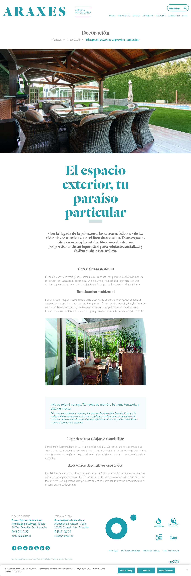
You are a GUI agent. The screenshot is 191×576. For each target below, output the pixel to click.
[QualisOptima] (159, 522)
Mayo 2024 (74, 39)
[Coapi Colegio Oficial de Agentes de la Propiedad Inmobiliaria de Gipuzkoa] (173, 537)
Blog (185, 15)
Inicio (112, 15)
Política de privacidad (130, 550)
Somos (136, 15)
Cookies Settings (126, 570)
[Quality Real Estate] (173, 522)
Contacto (174, 15)
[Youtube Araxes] (36, 548)
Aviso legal (113, 550)
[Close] (186, 570)
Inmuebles (124, 15)
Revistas (161, 15)
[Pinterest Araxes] (31, 548)
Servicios (148, 15)
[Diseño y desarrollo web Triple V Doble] (173, 561)
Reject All (146, 570)
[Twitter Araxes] (25, 548)
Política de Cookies (151, 550)
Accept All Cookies (166, 570)
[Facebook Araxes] (14, 548)
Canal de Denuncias (170, 550)
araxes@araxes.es (21, 535)
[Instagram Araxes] (19, 548)
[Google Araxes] (47, 548)
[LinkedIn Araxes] (42, 548)
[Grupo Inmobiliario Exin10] (159, 537)
